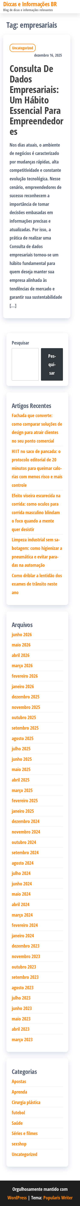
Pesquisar (20, 342)
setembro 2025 (25, 727)
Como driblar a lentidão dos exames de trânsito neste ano (37, 583)
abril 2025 (20, 779)
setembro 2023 (25, 977)
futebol (18, 1112)
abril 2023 (20, 1029)
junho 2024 (22, 883)
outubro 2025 (24, 717)
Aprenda (19, 1091)
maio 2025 (21, 769)
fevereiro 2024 (25, 925)
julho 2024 (21, 873)
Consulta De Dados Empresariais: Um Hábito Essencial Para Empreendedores (36, 100)
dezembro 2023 (25, 945)
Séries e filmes (25, 1133)
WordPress (17, 1197)
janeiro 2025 (23, 811)
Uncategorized (22, 47)
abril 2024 (20, 904)
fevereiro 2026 (25, 676)
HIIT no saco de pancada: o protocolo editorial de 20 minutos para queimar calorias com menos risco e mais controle (37, 468)
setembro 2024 (25, 852)
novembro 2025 (26, 707)
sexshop (19, 1143)
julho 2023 (21, 997)
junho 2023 (22, 1008)
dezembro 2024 (25, 821)
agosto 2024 (22, 863)
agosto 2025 (22, 738)
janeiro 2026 (23, 686)
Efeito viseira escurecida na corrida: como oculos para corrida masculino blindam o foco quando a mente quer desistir (36, 512)
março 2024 (22, 914)
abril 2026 (20, 655)
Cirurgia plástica (26, 1102)
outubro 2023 (24, 966)
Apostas (19, 1081)
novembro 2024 (26, 831)
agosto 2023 (22, 987)
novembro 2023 (26, 956)
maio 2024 (21, 894)
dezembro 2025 (25, 696)
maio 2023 (21, 1018)
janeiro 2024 (23, 935)
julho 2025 (21, 748)
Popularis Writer (58, 1197)
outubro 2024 (24, 842)
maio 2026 (21, 644)
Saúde (17, 1123)
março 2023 (22, 1039)
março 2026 (22, 665)
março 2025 (22, 790)
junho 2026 (22, 634)
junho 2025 (22, 759)
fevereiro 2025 (25, 800)
